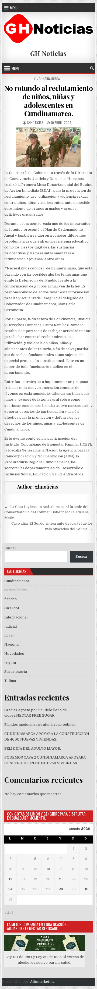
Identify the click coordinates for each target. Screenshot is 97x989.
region (10, 663)
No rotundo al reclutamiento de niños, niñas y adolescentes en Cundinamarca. (48, 100)
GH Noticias (48, 53)
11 (23, 869)
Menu (14, 7)
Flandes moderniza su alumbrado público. (40, 725)
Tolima (10, 681)
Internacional (15, 617)
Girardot (11, 608)
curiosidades (15, 590)
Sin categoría (15, 672)
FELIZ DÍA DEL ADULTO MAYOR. (32, 748)
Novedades (14, 654)
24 (10, 889)
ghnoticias (35, 122)
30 (86, 889)
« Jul (8, 913)
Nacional (11, 644)
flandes (10, 599)
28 (61, 889)
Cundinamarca (49, 78)
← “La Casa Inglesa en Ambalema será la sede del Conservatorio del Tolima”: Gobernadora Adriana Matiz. (46, 512)
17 (10, 879)
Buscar (10, 548)
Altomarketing (42, 982)
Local (8, 635)
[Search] (92, 68)
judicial (10, 626)
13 (48, 869)
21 (61, 879)
